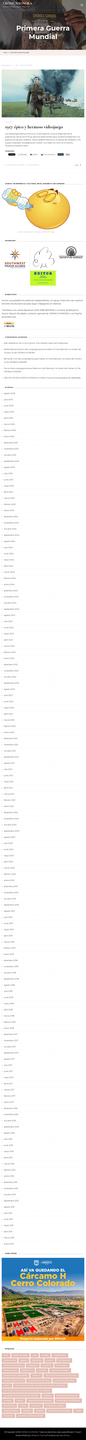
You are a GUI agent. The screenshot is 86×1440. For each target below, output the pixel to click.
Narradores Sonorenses (40, 1400)
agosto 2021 (9, 763)
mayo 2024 (9, 560)
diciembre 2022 (11, 664)
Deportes (36, 1360)
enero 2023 (9, 658)
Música (20, 1400)
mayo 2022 (9, 708)
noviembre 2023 (11, 597)
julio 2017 (8, 1065)
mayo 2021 (9, 782)
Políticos (36, 1406)
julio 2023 (8, 621)
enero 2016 (9, 1176)
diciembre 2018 (11, 960)
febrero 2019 (9, 948)
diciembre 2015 (10, 1182)
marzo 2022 (9, 720)
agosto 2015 (9, 1207)
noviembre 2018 (11, 966)
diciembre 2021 (10, 738)
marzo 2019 (9, 942)
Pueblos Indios (11, 1411)
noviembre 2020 (11, 819)
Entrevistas (64, 1360)
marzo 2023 (9, 646)
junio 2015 (8, 1219)
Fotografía (62, 1365)
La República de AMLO (64, 1380)
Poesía (23, 1406)
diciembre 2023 (11, 591)
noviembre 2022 (11, 671)
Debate (23, 1360)
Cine (35, 1355)
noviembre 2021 (11, 745)
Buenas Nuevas (20, 1355)
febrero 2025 (10, 504)
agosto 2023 (9, 615)
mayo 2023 (9, 634)
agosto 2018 (9, 985)
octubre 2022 (10, 677)
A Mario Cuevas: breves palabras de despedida (60, 378)
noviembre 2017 (11, 1040)
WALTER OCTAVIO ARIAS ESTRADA (20, 378)
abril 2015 (8, 1232)
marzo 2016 (9, 1164)
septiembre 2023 (11, 609)
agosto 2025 (9, 467)
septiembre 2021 (11, 757)
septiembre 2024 (11, 535)
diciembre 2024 (11, 517)
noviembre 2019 (11, 893)
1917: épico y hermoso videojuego (34, 127)
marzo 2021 (9, 794)
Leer (77, 165)
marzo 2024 (9, 572)
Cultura (8, 122)
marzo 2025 (9, 498)
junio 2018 (8, 997)
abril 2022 (8, 714)
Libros (7, 1385)
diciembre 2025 (11, 443)
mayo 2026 (9, 412)
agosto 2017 (9, 1059)
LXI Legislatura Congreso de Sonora (21, 1396)
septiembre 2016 (11, 1127)
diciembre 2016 (10, 1108)
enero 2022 (9, 732)
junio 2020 (9, 849)
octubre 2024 (10, 529)
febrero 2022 (10, 726)
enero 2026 (9, 436)
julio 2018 (8, 991)
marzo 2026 (9, 424)
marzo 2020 (9, 868)
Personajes (9, 1406)
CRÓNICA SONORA (17, 3)
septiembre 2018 (11, 979)
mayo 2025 (9, 486)
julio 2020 (8, 843)
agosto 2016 (9, 1133)
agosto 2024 (9, 541)
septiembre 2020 (11, 831)
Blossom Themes (39, 1435)
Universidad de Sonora (59, 1411)
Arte (6, 1355)
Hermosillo (27, 1370)
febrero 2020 (10, 874)
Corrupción (9, 1360)
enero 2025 (9, 510)
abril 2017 (8, 1084)
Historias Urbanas (60, 1370)
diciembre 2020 (11, 812)
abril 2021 (8, 788)
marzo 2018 (9, 1016)
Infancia (36, 1375)
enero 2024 (9, 584)
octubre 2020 (10, 825)
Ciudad (45, 1355)
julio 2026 (8, 400)
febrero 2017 (9, 1096)
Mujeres (8, 1400)
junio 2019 (8, 923)
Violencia (8, 1416)
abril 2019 (8, 936)
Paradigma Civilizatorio (68, 1400)
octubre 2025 (10, 455)
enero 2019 (9, 954)
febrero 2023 (10, 652)
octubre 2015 (10, 1194)
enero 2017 (9, 1102)
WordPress (65, 1435)
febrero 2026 (10, 430)
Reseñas (27, 1411)
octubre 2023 (10, 603)
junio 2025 (8, 480)
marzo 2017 (9, 1090)
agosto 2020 (9, 837)
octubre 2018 (10, 973)
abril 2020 (8, 862)
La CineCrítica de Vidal (38, 1380)
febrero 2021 (9, 800)
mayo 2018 (9, 1004)
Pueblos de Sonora (55, 1406)
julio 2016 (8, 1139)
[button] (15, 258)
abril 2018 (8, 1010)
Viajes (78, 1411)
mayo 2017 (9, 1077)
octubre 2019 (10, 899)
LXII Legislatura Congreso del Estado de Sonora (27, 1390)
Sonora (39, 1411)
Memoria (48, 1396)
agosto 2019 (9, 911)
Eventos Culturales (13, 1365)
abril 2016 (8, 1158)
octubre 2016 (10, 1121)
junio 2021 (8, 775)
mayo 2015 (8, 1225)
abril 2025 (8, 492)
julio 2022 (8, 695)
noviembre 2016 (11, 1114)
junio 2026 (8, 406)
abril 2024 (8, 566)
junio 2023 (8, 628)
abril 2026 (8, 418)
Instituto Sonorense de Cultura (61, 1375)
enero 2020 (9, 880)
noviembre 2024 (11, 523)
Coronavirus (60, 1355)
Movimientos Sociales (67, 1396)
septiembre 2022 (11, 683)
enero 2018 (9, 1028)
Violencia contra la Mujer (30, 1416)
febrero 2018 (9, 1022)
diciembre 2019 (10, 886)
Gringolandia (10, 1370)
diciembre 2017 (10, 1034)
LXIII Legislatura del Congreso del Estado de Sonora (40, 1385)
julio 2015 (8, 1213)
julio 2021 (8, 769)
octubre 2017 (10, 1047)
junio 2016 (8, 1145)
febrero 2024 (10, 578)
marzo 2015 (9, 1238)
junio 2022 (8, 701)
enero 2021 (9, 806)
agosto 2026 (9, 393)
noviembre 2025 (11, 449)
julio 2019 (8, 917)
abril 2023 (8, 640)
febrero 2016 (9, 1170)
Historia (42, 1370)
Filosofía (47, 1365)
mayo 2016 (8, 1151)
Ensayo (50, 1360)
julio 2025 (8, 473)
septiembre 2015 (11, 1201)
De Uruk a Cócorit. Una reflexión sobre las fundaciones (43, 343)
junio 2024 (8, 554)
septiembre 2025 (11, 461)
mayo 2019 (9, 929)
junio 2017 (8, 1071)
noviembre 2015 (11, 1188)
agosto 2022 (9, 689)
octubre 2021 (10, 751)
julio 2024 (8, 547)
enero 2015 (9, 1244)
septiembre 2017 (11, 1053)
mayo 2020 (9, 856)
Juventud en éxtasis (13, 1380)
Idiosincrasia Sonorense (15, 1375)
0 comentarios (33, 165)
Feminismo (32, 1365)
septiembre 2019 (11, 905)
